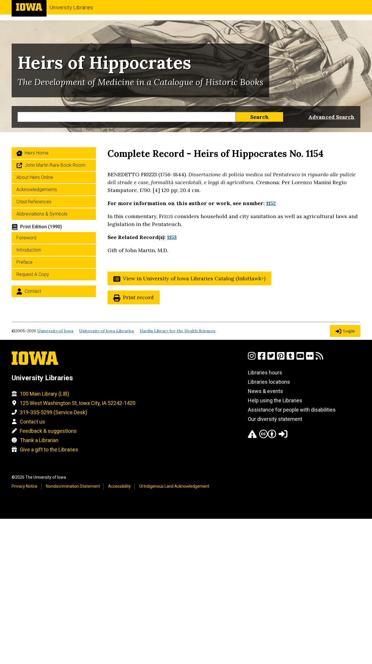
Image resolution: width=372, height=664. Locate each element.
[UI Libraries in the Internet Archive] (252, 436)
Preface (24, 262)
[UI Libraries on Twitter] (271, 358)
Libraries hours (265, 372)
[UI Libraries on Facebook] (261, 358)
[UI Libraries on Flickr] (310, 358)
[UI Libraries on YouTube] (300, 358)
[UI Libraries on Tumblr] (290, 358)
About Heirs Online (34, 177)
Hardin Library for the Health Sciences (177, 330)
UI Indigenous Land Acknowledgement (174, 486)
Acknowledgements (36, 189)
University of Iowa (55, 330)
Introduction (28, 250)
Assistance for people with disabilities (292, 410)
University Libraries (71, 7)
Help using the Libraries (275, 400)
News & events (265, 391)
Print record (138, 297)
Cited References (33, 201)
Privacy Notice (24, 486)
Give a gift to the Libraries (49, 449)
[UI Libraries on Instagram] (251, 358)
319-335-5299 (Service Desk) (53, 412)
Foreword (26, 238)
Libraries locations (269, 382)
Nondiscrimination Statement (73, 486)
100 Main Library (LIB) (44, 394)
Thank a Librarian (39, 440)
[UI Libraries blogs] (319, 358)
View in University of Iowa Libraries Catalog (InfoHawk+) (194, 278)
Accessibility (119, 486)
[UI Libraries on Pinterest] (281, 358)
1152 (271, 203)
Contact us (32, 422)
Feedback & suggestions (48, 431)
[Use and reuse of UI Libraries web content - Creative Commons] (267, 436)
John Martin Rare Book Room (55, 165)
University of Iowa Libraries (106, 330)
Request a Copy (32, 274)
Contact (33, 291)
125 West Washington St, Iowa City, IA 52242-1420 (77, 403)
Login (349, 330)
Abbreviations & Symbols (41, 214)
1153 (172, 237)
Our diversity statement (275, 419)
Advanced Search (331, 117)
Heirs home (37, 153)
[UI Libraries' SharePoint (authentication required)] (283, 436)
